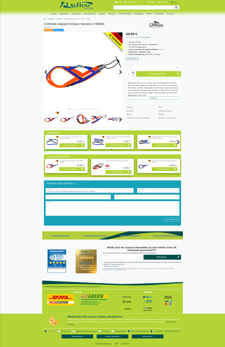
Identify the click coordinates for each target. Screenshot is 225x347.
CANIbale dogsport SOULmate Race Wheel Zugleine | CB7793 (117, 137)
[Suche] (176, 7)
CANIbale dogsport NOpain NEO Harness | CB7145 (164, 161)
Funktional (158, 331)
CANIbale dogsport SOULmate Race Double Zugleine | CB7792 (164, 137)
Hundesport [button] (138, 14)
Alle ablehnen (148, 336)
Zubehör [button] (102, 14)
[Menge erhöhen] (133, 72)
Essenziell (52, 331)
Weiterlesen (153, 98)
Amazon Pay (65, 331)
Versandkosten (146, 37)
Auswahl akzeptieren (112, 336)
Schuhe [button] (54, 14)
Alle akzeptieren (77, 336)
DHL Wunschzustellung (140, 331)
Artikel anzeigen (71, 145)
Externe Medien (120, 331)
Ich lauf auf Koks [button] (125, 14)
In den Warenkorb (157, 74)
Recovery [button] (112, 14)
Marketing (105, 331)
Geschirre (59, 19)
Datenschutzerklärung (112, 266)
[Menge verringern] (133, 75)
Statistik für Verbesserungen (86, 331)
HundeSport (50, 19)
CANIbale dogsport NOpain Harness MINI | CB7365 (71, 161)
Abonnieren (161, 257)
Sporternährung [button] (90, 14)
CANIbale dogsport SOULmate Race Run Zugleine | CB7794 (71, 137)
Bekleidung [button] (64, 14)
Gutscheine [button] (159, 14)
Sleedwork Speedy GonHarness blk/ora (116, 160)
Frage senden (170, 219)
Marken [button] (149, 14)
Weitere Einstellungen (172, 331)
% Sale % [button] (170, 14)
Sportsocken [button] (76, 14)
